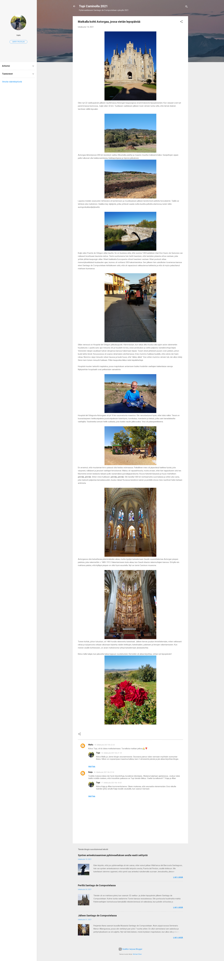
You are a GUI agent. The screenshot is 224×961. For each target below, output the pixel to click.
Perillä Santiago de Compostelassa (97, 885)
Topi (98, 753)
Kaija (90, 772)
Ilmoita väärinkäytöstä (12, 81)
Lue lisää (178, 877)
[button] (181, 22)
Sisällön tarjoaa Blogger (132, 949)
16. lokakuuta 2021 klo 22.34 (104, 772)
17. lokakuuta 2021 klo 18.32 (111, 783)
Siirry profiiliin (18, 42)
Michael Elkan (137, 954)
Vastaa (91, 767)
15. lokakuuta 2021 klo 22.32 (104, 745)
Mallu (90, 745)
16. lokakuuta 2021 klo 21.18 (111, 753)
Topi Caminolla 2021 (93, 6)
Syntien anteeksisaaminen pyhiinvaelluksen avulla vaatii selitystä (113, 855)
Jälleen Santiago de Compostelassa (97, 915)
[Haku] (186, 7)
